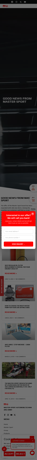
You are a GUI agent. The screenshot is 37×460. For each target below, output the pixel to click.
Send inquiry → (18, 244)
